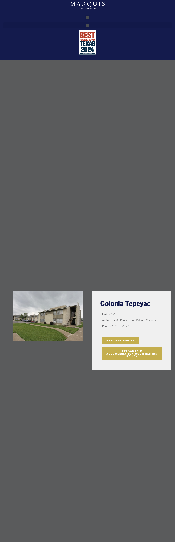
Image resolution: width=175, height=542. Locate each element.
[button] (87, 17)
